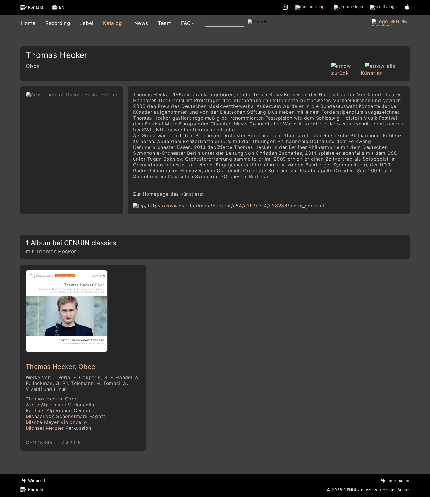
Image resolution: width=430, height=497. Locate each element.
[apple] (406, 7)
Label (86, 23)
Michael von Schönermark (65, 416)
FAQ (186, 23)
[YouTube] (348, 7)
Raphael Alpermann (60, 410)
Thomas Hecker (52, 399)
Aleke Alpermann (60, 404)
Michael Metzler (58, 428)
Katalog (112, 23)
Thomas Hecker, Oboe (61, 366)
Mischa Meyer (56, 422)
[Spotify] (383, 7)
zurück (340, 73)
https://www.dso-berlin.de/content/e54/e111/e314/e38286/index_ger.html (236, 206)
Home (28, 23)
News (141, 23)
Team (165, 23)
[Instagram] (285, 7)
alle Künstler (378, 69)
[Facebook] (311, 7)
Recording (57, 23)
